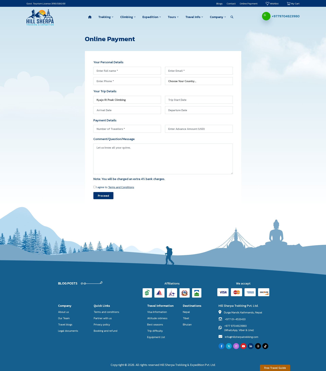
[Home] (90, 17)
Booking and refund (105, 331)
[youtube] (243, 346)
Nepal (186, 312)
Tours (172, 17)
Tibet (186, 318)
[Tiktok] (265, 346)
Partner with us (103, 318)
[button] (231, 17)
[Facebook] (221, 346)
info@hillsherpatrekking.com (241, 337)
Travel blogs (65, 324)
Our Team (64, 318)
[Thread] (258, 346)
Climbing (126, 17)
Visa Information (157, 312)
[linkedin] (251, 346)
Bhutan (187, 324)
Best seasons (155, 324)
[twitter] (229, 346)
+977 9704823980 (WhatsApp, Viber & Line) (239, 328)
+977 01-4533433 (235, 319)
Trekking (104, 17)
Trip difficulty (155, 331)
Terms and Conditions (121, 187)
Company (216, 17)
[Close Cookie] (69, 359)
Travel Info (192, 17)
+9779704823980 (286, 16)
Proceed (103, 196)
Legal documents (68, 331)
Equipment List (156, 337)
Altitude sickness (157, 318)
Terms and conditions (106, 312)
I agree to (115, 187)
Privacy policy (102, 324)
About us (63, 312)
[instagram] (236, 346)
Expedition (150, 17)
